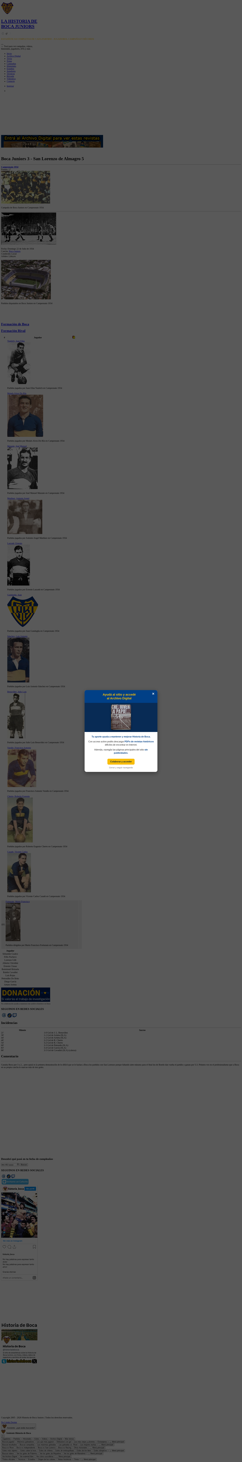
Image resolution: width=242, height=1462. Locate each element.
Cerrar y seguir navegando (121, 767)
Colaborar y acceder (121, 761)
